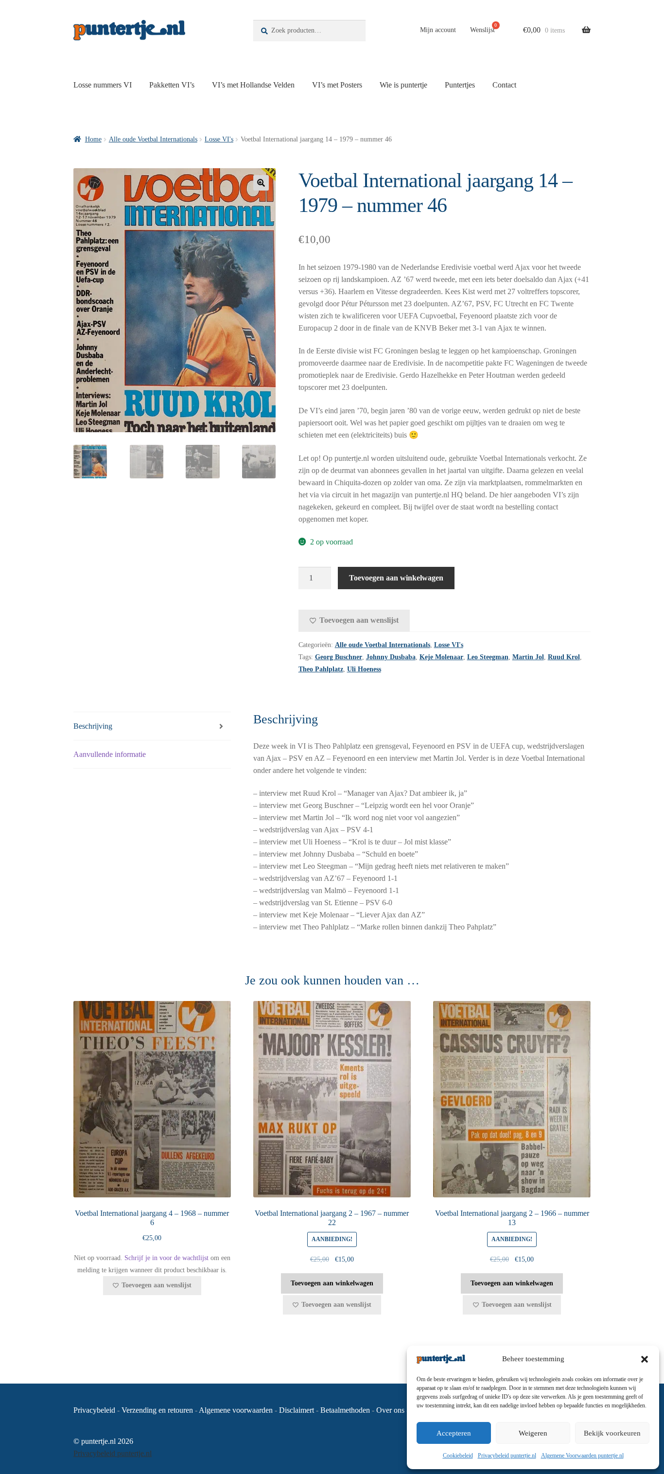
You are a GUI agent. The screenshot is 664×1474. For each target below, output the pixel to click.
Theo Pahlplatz (320, 669)
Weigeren (533, 1433)
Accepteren (454, 1433)
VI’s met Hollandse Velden (253, 85)
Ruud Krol (564, 657)
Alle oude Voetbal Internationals (153, 139)
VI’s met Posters (337, 85)
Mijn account (438, 30)
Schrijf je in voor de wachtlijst (166, 1258)
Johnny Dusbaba (391, 657)
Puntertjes (460, 85)
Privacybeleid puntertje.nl (507, 1455)
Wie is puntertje (403, 85)
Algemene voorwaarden (236, 1410)
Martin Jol (528, 657)
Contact (504, 85)
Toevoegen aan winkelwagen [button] (332, 1283)
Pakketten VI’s (171, 85)
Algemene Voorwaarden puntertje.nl (582, 1455)
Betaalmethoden (345, 1410)
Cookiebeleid (458, 1455)
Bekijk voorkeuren (612, 1433)
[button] (644, 1359)
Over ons (390, 1410)
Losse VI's (219, 139)
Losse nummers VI (102, 85)
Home (93, 139)
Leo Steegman (487, 657)
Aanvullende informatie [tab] (109, 754)
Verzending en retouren (157, 1410)
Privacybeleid (94, 1410)
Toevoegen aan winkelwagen (396, 578)
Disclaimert (296, 1410)
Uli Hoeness (364, 669)
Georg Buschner (338, 657)
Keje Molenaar (441, 657)
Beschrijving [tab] (92, 726)
